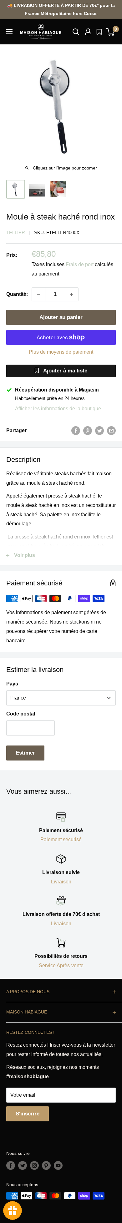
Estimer (25, 753)
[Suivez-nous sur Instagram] (34, 1165)
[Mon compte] (88, 31)
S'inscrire (27, 1114)
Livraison (61, 881)
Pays (12, 683)
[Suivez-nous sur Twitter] (22, 1165)
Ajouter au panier (61, 317)
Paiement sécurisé (61, 839)
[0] (110, 32)
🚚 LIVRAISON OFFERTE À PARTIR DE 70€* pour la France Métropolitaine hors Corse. (61, 9)
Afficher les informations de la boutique (58, 408)
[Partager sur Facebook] (75, 430)
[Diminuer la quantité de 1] (38, 294)
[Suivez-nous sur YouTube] (58, 1165)
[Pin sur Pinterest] (87, 430)
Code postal (20, 713)
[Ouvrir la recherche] (76, 31)
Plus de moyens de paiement (61, 352)
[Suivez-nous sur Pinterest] (46, 1165)
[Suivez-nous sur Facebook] (10, 1165)
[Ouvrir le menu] (9, 31)
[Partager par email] (111, 430)
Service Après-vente (61, 965)
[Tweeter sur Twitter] (99, 430)
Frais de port (80, 264)
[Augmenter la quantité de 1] (71, 294)
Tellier (15, 232)
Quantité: (17, 294)
